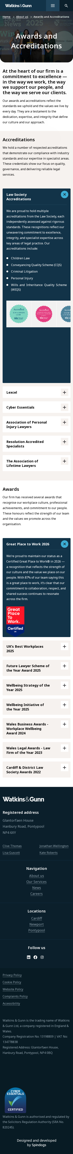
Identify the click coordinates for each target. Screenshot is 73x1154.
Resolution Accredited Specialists (25, 443)
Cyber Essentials (20, 407)
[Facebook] (35, 957)
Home (6, 16)
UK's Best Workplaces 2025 (24, 648)
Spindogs (39, 1145)
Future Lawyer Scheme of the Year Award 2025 (27, 668)
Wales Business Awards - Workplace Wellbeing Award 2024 (27, 728)
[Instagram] (42, 957)
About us (22, 16)
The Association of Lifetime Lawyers (22, 463)
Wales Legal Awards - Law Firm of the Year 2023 (28, 750)
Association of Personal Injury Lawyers (26, 424)
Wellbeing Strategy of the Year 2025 (28, 687)
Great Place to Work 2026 (27, 544)
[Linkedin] (28, 957)
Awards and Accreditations (51, 16)
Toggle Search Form (66, 5)
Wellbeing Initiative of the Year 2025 (25, 706)
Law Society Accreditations (18, 196)
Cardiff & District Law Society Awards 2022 (24, 769)
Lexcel (11, 392)
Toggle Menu (53, 5)
